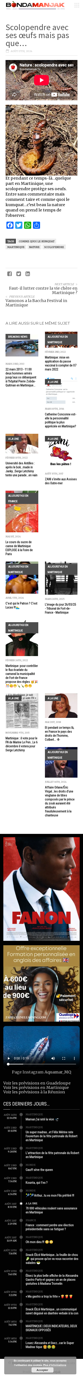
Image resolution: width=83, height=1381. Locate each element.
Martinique (16, 247)
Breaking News (17, 336)
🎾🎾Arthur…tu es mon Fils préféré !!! (50, 1195)
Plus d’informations (54, 1365)
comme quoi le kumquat (36, 241)
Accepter (42, 1370)
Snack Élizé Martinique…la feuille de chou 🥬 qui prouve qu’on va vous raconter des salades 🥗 (52, 1259)
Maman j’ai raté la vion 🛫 (42, 1119)
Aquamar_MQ (57, 1072)
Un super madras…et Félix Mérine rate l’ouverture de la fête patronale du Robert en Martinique (51, 1136)
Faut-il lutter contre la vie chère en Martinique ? (43, 290)
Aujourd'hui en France (18, 498)
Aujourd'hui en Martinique (58, 339)
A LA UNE (53, 382)
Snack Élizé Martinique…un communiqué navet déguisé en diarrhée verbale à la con (52, 1311)
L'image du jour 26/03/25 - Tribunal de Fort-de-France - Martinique (60, 608)
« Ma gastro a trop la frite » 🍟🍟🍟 (49, 1296)
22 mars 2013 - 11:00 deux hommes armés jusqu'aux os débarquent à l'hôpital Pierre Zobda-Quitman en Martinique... (21, 377)
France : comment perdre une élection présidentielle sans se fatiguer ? (50, 1227)
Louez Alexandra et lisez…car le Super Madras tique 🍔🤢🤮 (50, 1345)
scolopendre (54, 247)
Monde (31, 1164)
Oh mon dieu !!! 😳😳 (39, 1242)
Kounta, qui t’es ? (37, 1183)
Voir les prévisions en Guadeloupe (37, 1083)
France (31, 1220)
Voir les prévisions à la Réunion (34, 1091)
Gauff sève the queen (39, 1170)
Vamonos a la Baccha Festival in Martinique (36, 303)
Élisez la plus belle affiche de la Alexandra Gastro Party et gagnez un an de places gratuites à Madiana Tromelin (52, 1280)
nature (34, 247)
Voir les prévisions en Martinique (36, 1087)
